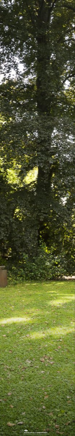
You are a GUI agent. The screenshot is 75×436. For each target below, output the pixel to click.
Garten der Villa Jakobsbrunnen (35, 432)
